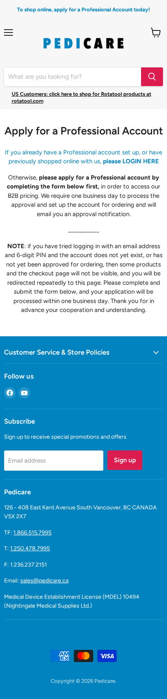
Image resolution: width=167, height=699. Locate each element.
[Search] (152, 76)
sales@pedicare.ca (44, 580)
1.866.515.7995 (32, 532)
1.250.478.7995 (30, 548)
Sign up (125, 460)
